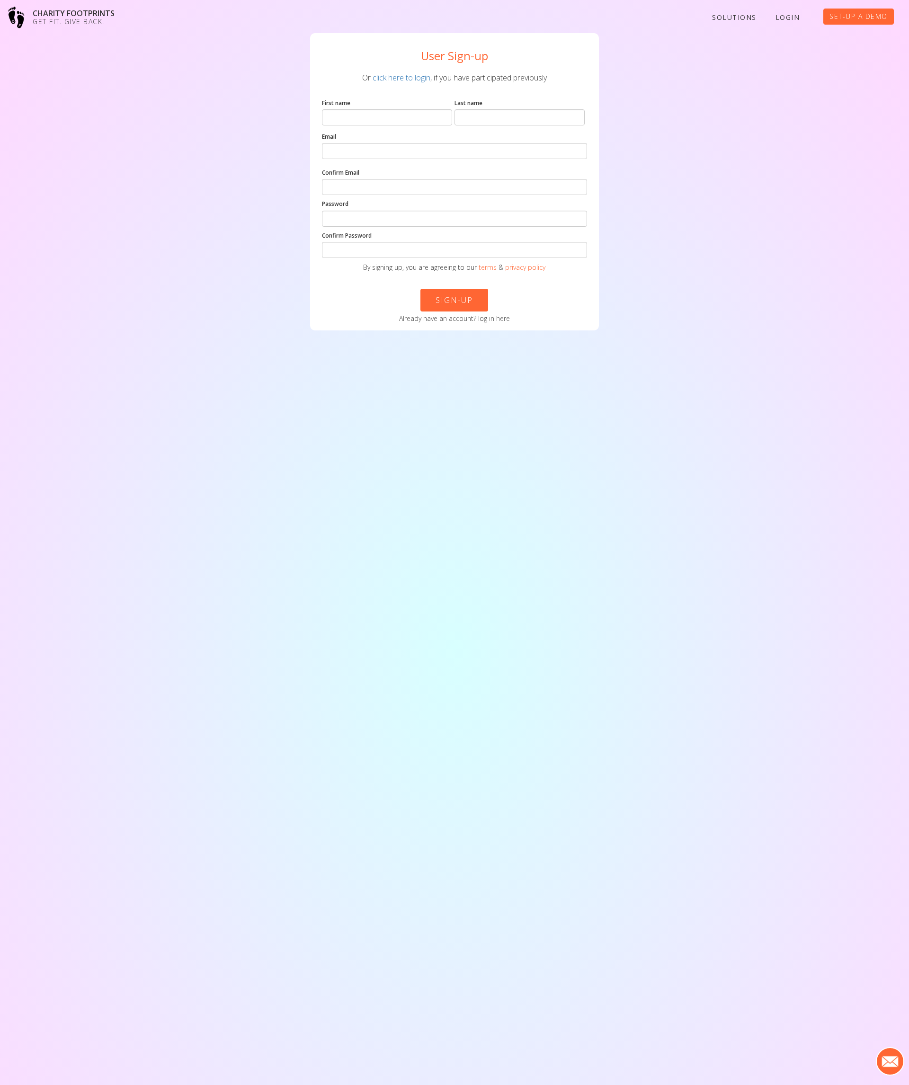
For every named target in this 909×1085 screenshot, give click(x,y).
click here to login (401, 77)
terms (488, 267)
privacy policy (525, 267)
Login (787, 17)
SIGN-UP (454, 299)
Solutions (734, 17)
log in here (494, 318)
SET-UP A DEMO (858, 16)
